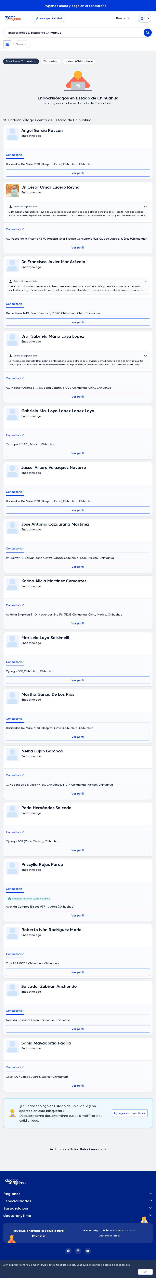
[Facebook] (68, 1251)
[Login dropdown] (144, 18)
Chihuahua (50, 61)
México (107, 1230)
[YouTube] (87, 1251)
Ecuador (131, 1230)
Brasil (117, 1235)
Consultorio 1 (15, 155)
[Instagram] (78, 1251)
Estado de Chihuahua (21, 61)
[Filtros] (7, 44)
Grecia (87, 1230)
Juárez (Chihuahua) (79, 61)
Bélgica (97, 1230)
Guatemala (105, 1235)
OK (145, 1271)
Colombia (118, 1230)
